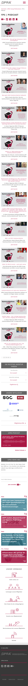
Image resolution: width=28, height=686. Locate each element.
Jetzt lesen (14, 48)
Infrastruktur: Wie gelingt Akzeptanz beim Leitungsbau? (14, 39)
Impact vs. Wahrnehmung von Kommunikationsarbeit (14, 152)
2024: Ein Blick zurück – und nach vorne (14, 264)
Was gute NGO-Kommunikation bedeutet (14, 95)
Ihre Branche (14, 370)
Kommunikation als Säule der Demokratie (14, 290)
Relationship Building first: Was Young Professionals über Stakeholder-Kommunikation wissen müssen (14, 180)
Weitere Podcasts (20, 450)
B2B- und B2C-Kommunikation (14, 238)
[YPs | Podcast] (16, 19)
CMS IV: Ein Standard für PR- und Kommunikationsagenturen (14, 344)
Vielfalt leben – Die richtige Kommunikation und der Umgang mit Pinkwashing (14, 317)
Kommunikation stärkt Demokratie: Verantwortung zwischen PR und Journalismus (14, 123)
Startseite (3, 9)
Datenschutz (12, 679)
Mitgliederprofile (19, 423)
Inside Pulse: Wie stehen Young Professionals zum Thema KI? (14, 68)
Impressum (20, 679)
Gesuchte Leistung (14, 377)
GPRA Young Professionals (14, 9)
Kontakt (4, 679)
